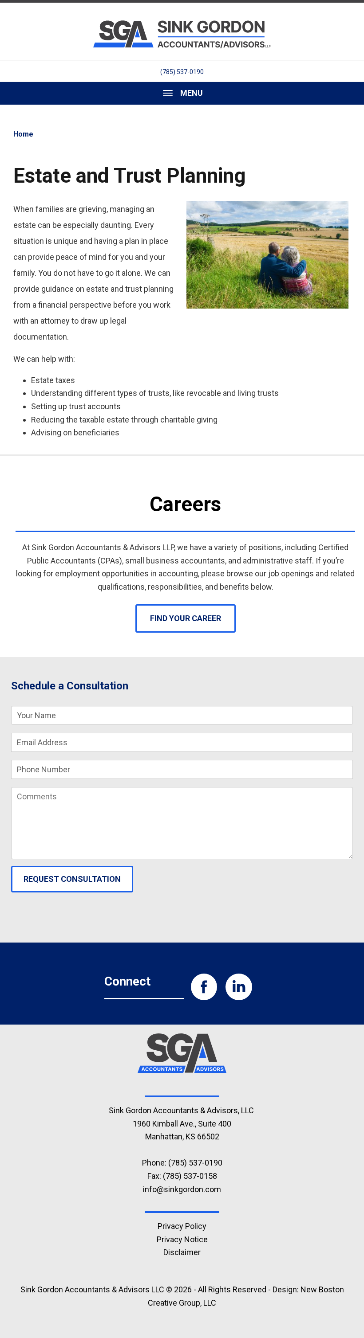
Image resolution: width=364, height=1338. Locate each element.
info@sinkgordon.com (182, 1189)
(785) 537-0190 (182, 71)
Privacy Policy (182, 1226)
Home (23, 134)
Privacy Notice (182, 1239)
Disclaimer (182, 1252)
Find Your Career (185, 618)
